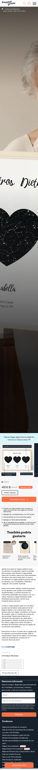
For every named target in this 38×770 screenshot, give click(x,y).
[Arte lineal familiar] (9, 553)
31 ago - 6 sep (15, 437)
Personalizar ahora (19, 765)
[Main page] (9, 3)
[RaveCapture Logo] (8, 647)
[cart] (29, 3)
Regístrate (19, 714)
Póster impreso (10, 493)
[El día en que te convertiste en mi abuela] (25, 553)
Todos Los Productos (12, 9)
